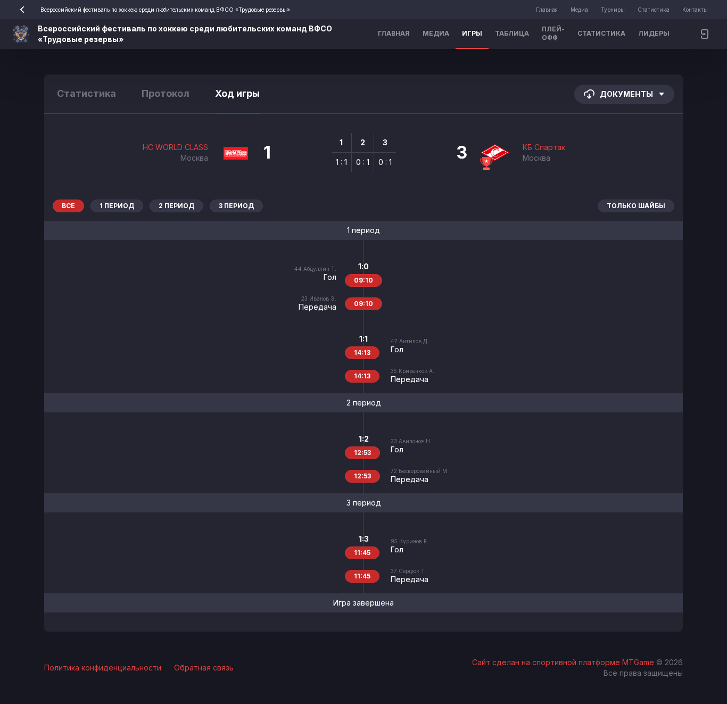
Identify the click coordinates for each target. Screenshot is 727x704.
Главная (547, 9)
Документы (626, 93)
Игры (472, 33)
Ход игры (237, 93)
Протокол (165, 93)
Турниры (613, 9)
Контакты (695, 9)
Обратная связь (204, 667)
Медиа (579, 9)
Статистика (654, 9)
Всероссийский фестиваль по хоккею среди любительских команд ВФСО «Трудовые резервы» (165, 9)
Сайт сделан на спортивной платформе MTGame (564, 662)
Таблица (512, 33)
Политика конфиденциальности (102, 667)
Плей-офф (553, 33)
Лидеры (654, 33)
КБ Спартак (544, 147)
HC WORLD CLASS (175, 147)
